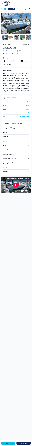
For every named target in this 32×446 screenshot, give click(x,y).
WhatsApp (8, 64)
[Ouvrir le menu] (29, 3)
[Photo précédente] (3, 23)
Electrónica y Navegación (9, 158)
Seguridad (5, 171)
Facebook (8, 61)
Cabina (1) (5, 136)
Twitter (17, 61)
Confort (5, 132)
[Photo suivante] (28, 23)
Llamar (25, 443)
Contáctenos (9, 443)
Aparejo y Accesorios (8, 163)
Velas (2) (5, 167)
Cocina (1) (5, 145)
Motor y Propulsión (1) (9, 128)
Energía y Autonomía (8, 154)
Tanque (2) (5, 150)
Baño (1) (5, 141)
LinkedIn (25, 61)
